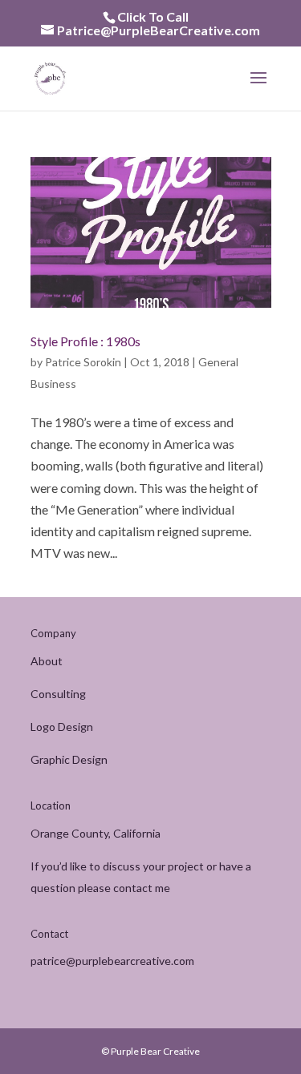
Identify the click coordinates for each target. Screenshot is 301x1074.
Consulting (58, 694)
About (47, 661)
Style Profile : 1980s (85, 341)
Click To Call (153, 16)
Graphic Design (69, 759)
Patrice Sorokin (83, 362)
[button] (258, 88)
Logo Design (62, 726)
